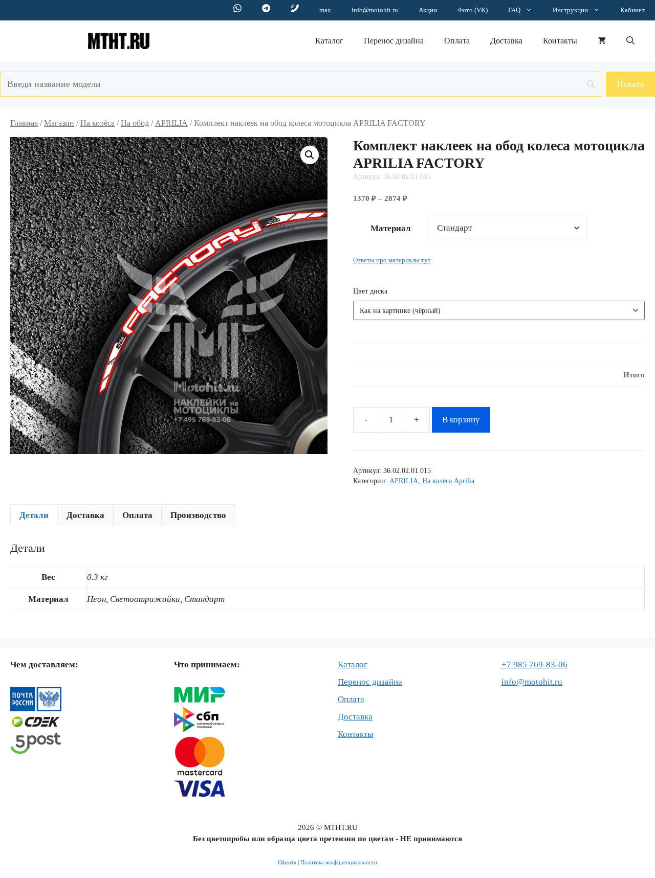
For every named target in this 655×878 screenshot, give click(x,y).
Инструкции (570, 10)
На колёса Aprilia (448, 481)
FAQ (514, 10)
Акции (428, 10)
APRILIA (171, 123)
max (325, 10)
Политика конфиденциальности (338, 862)
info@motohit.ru (375, 10)
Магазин (59, 123)
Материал (390, 228)
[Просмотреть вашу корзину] (601, 41)
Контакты (560, 40)
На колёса (97, 123)
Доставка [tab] (85, 515)
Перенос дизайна (394, 40)
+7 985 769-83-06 (534, 664)
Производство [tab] (198, 515)
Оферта (287, 862)
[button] (630, 41)
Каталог (329, 40)
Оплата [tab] (137, 515)
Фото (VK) (472, 10)
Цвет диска (370, 291)
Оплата (457, 40)
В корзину (461, 419)
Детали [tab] (34, 515)
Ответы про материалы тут (392, 260)
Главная (24, 123)
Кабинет (632, 10)
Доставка (506, 40)
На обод (135, 123)
